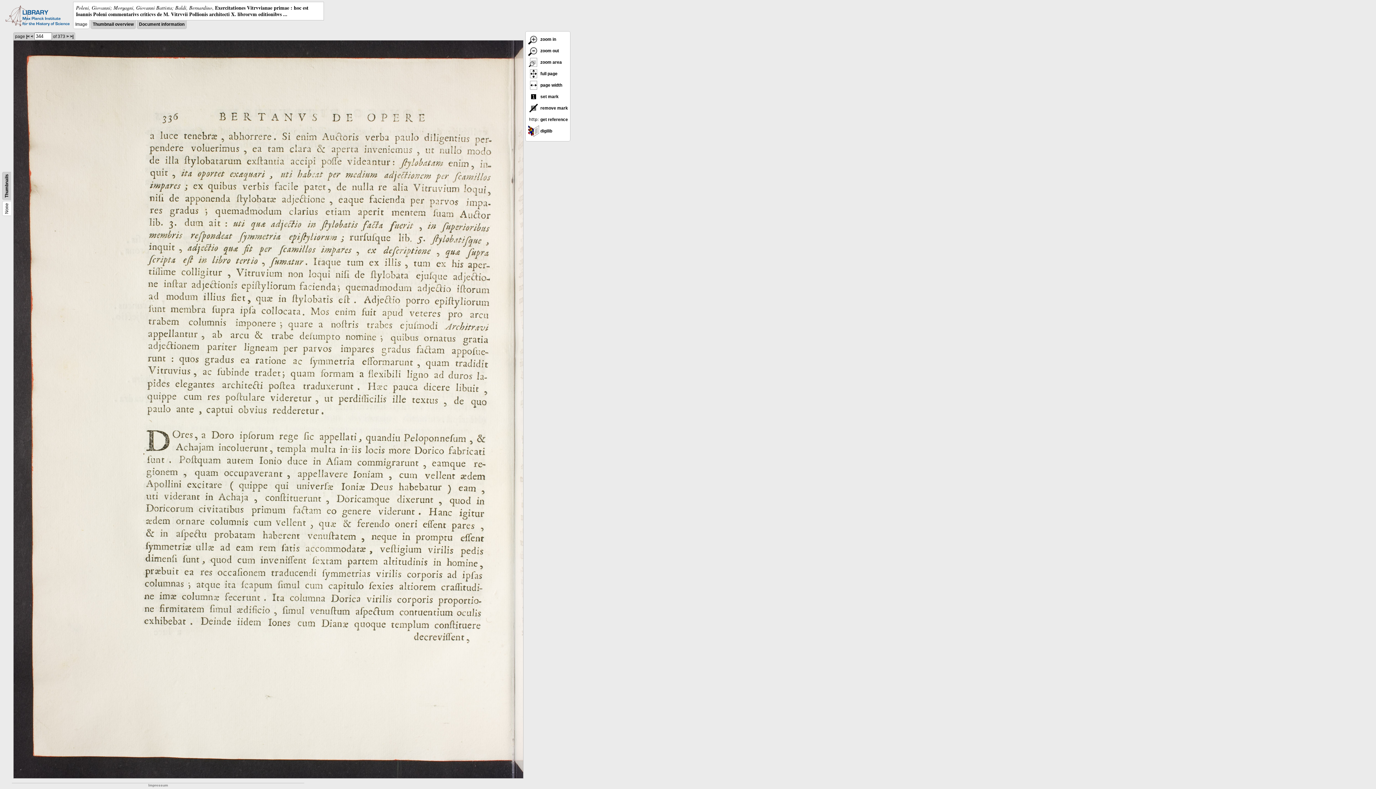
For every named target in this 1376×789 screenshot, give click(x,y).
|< (28, 36)
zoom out (549, 50)
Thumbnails (6, 186)
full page (548, 73)
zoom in (547, 39)
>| (71, 36)
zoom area (550, 62)
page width (550, 85)
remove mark (553, 108)
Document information (162, 24)
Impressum (158, 785)
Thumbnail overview (113, 24)
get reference (553, 119)
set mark (549, 96)
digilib (545, 131)
